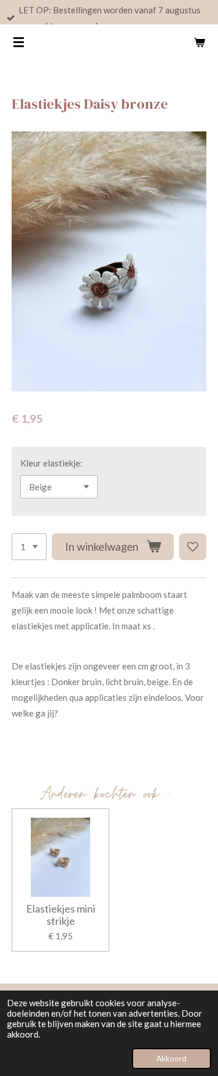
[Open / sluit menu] (18, 42)
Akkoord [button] (171, 1058)
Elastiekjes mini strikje (60, 915)
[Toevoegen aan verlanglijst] (192, 547)
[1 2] (29, 547)
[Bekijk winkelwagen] (199, 42)
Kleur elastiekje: (51, 463)
